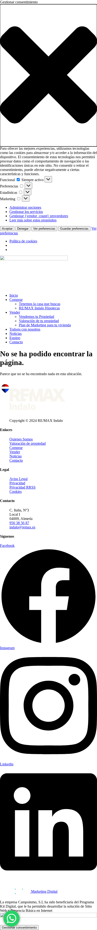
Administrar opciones (25, 207)
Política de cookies (23, 241)
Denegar (22, 228)
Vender (14, 312)
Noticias (15, 334)
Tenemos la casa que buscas (39, 304)
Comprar (16, 300)
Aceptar (7, 228)
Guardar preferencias (74, 228)
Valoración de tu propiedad (39, 321)
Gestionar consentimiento (19, 927)
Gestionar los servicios (26, 212)
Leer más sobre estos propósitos (33, 220)
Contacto (16, 342)
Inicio (13, 295)
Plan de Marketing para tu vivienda (45, 325)
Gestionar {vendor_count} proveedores (38, 216)
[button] (48, 75)
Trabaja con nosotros (24, 329)
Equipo (14, 338)
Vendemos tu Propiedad (36, 317)
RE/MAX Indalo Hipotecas (39, 308)
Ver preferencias (44, 228)
